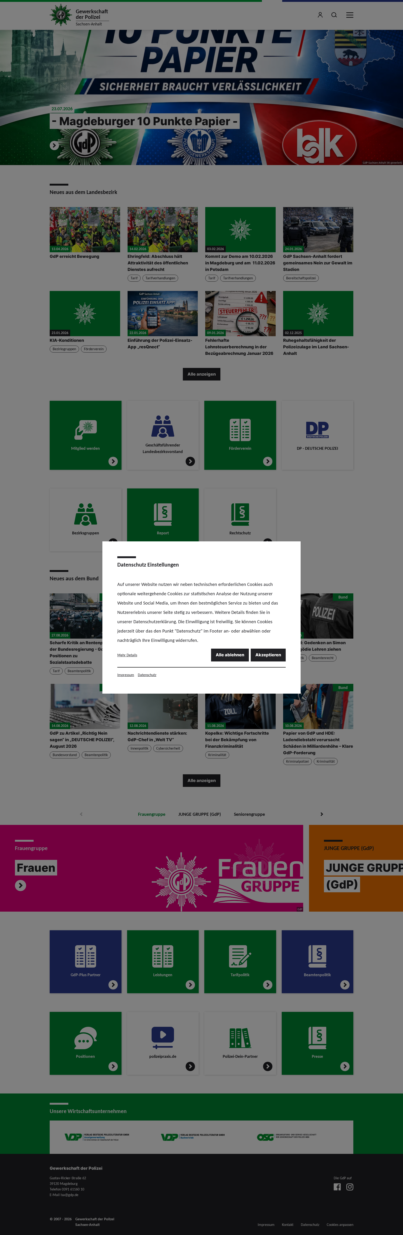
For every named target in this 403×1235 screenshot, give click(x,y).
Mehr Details (127, 655)
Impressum (125, 675)
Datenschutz (147, 675)
